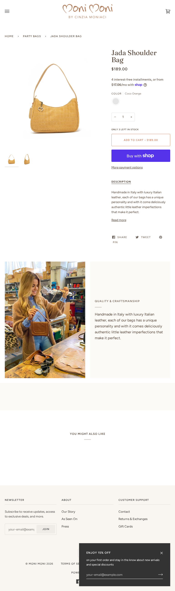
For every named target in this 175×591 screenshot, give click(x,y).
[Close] (163, 551)
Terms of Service (74, 563)
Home (9, 36)
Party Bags (32, 36)
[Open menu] (11, 11)
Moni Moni (37, 563)
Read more (118, 220)
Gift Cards (125, 526)
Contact (124, 511)
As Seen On (69, 519)
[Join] (157, 574)
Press (65, 526)
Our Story (68, 511)
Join (45, 529)
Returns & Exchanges (132, 519)
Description (121, 181)
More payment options (127, 167)
